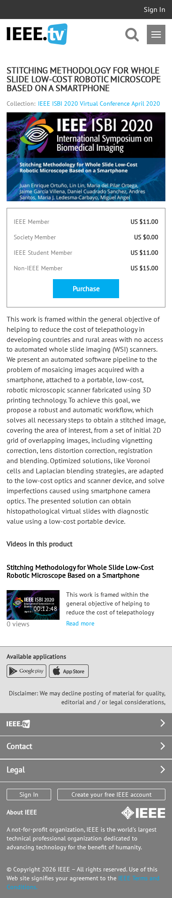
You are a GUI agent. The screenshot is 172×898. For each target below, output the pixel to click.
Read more (80, 623)
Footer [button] (18, 723)
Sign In (154, 9)
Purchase (86, 288)
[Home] (37, 34)
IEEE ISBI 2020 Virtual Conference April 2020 (99, 103)
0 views (18, 624)
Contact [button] (19, 746)
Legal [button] (16, 769)
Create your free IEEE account (111, 794)
